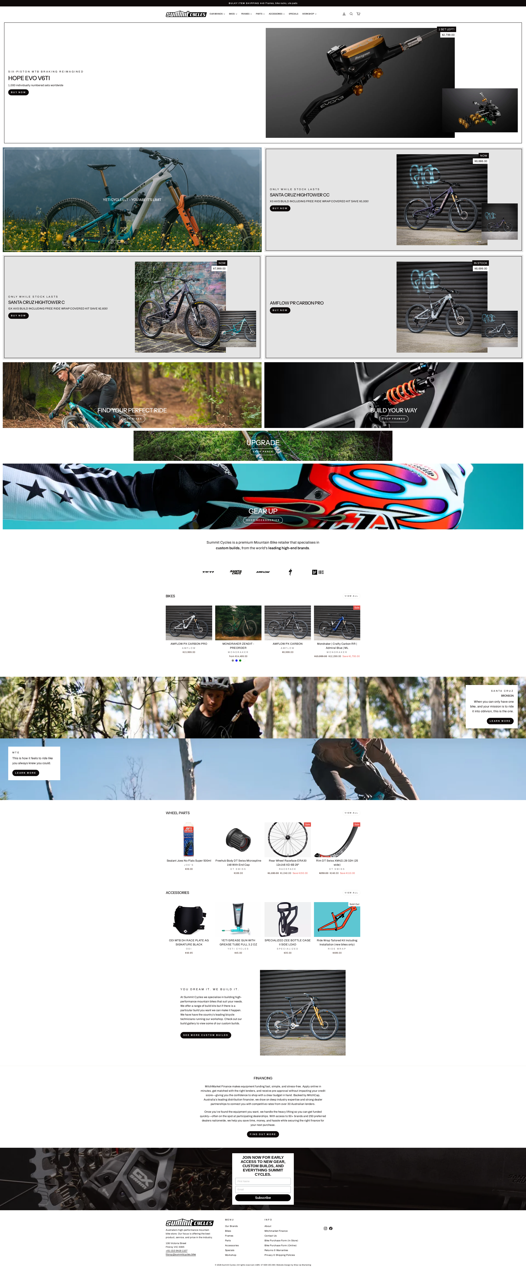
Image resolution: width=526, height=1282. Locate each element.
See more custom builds (205, 1035)
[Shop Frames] (393, 395)
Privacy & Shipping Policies (280, 1255)
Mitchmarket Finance (276, 1231)
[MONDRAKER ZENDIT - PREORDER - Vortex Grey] (232, 660)
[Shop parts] (263, 446)
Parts (259, 13)
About (268, 1226)
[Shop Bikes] (132, 395)
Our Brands (216, 13)
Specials (293, 13)
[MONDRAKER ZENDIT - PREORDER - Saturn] (244, 660)
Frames (245, 13)
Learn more (25, 773)
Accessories (276, 13)
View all (351, 596)
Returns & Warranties (276, 1250)
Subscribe (263, 1198)
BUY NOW (18, 92)
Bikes (232, 13)
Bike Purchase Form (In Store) (281, 1240)
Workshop (308, 13)
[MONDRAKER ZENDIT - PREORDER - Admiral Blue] (236, 660)
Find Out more (263, 1134)
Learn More (500, 721)
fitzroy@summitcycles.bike (181, 1254)
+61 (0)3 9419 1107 (176, 1250)
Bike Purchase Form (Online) (281, 1245)
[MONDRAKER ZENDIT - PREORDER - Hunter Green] (240, 660)
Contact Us (271, 1235)
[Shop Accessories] (263, 496)
